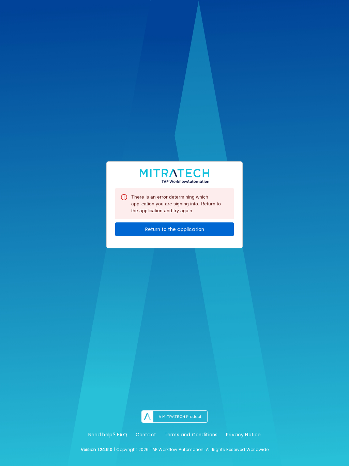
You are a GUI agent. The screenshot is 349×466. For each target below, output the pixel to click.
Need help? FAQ (107, 434)
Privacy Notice (243, 434)
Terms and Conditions (191, 434)
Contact (146, 434)
